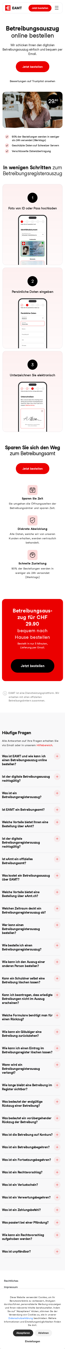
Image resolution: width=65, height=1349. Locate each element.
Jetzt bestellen (32, 66)
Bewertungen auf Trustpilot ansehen (32, 81)
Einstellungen (32, 1341)
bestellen (40, 8)
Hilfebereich (44, 745)
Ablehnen (43, 1333)
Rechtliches (11, 1280)
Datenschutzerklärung (20, 1318)
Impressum (11, 1287)
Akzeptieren (23, 1333)
